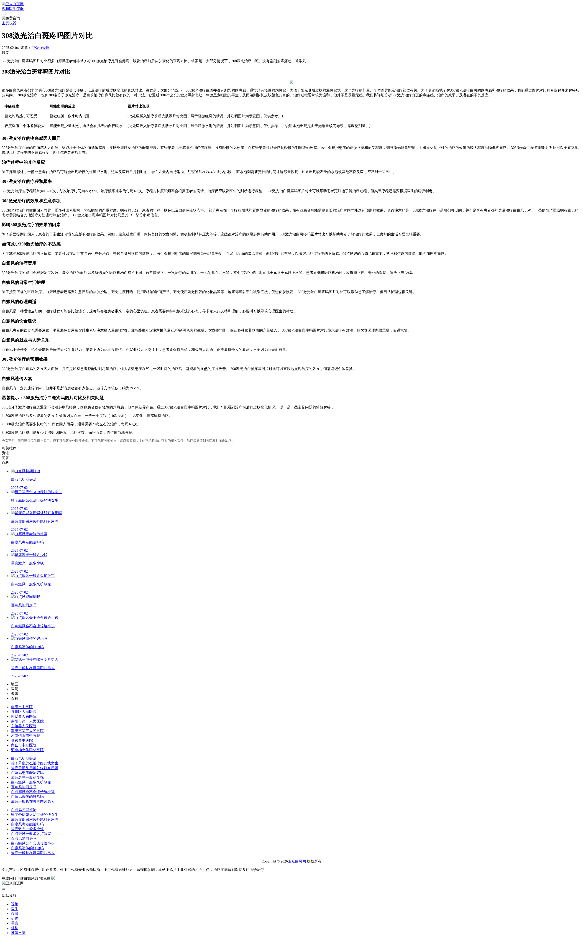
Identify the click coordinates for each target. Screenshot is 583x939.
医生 (12, 9)
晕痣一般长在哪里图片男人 (33, 801)
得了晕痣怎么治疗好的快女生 (34, 763)
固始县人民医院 (23, 716)
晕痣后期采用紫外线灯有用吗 (34, 768)
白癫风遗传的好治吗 (27, 797)
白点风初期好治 (23, 758)
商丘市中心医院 (23, 745)
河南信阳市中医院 (25, 735)
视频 (5, 9)
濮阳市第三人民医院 (27, 731)
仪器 (20, 9)
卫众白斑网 (40, 48)
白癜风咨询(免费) (37, 878)
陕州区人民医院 (23, 712)
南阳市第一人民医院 (27, 721)
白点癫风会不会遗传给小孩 (33, 792)
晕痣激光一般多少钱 (27, 777)
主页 (5, 23)
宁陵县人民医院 (23, 726)
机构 (14, 928)
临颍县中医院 (22, 740)
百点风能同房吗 (23, 787)
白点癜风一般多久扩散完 (31, 782)
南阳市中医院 (22, 707)
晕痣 (14, 923)
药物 (14, 918)
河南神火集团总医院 (27, 750)
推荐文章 (18, 933)
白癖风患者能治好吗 (27, 773)
